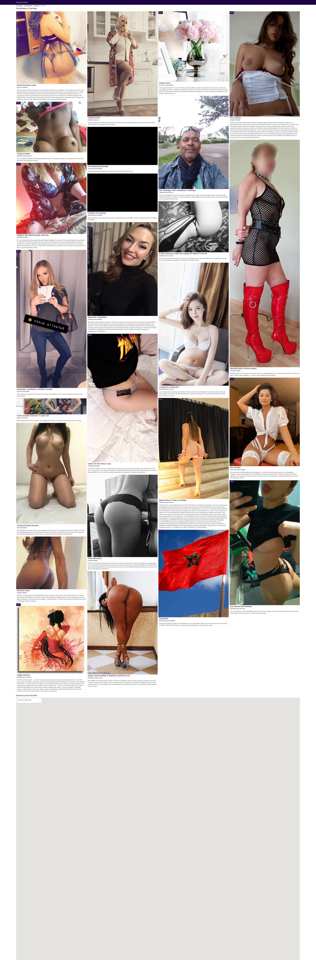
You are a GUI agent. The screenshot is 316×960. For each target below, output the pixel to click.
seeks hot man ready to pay (99, 464)
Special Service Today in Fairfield (172, 500)
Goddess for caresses (97, 213)
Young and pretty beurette (28, 525)
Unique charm (164, 83)
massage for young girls (169, 387)
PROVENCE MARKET (22, 2)
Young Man (163, 618)
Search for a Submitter (97, 317)
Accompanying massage (98, 166)
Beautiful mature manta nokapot (243, 368)
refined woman (94, 118)
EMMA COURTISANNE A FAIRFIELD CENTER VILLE (109, 676)
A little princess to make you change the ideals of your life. (183, 254)
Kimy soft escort (95, 558)
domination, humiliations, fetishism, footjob (34, 389)
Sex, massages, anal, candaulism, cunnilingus (177, 190)
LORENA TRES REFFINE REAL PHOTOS (32, 235)
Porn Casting (235, 118)
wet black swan (23, 591)
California (37, 5)
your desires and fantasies (241, 606)
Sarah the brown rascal (26, 85)
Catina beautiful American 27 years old (33, 416)
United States (28, 5)
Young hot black (23, 154)
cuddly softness (23, 675)
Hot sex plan (235, 467)
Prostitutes (19, 5)
